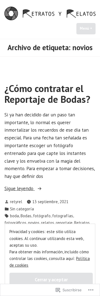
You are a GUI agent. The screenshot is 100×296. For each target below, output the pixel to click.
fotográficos (15, 222)
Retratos (82, 222)
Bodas (26, 215)
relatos (47, 222)
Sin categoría (22, 208)
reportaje (64, 222)
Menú (88, 28)
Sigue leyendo (19, 188)
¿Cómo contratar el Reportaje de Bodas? (47, 94)
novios (33, 222)
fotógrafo (42, 215)
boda (14, 215)
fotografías (62, 215)
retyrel (16, 201)
